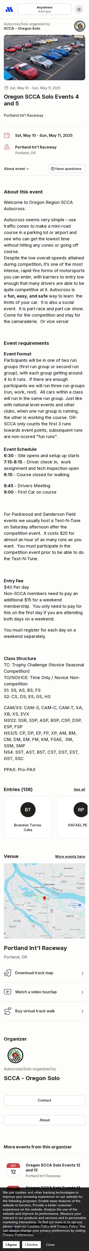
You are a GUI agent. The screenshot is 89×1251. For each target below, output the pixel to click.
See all (79, 789)
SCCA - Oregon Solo (22, 28)
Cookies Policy (38, 1226)
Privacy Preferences (18, 1234)
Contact (44, 1100)
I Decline (31, 1245)
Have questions (68, 169)
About (44, 1120)
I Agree (11, 1245)
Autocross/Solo (16, 24)
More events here (70, 856)
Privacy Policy (67, 1226)
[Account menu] (79, 9)
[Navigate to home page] (9, 9)
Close (50, 1245)
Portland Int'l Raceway (23, 115)
